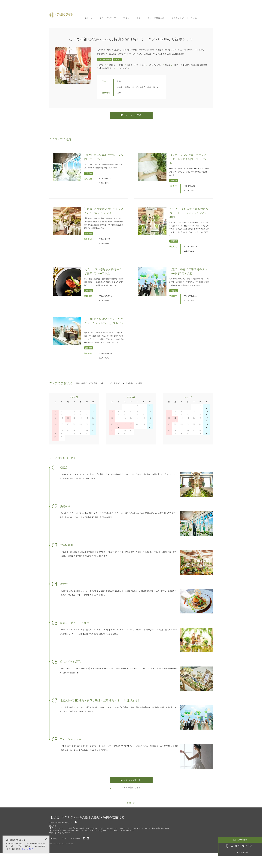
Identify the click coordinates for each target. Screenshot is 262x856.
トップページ (87, 18)
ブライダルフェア (107, 18)
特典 (138, 18)
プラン (126, 18)
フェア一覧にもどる (131, 787)
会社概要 (53, 838)
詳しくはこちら (27, 849)
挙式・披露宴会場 (156, 18)
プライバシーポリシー (70, 838)
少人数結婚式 (177, 18)
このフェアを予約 (132, 115)
